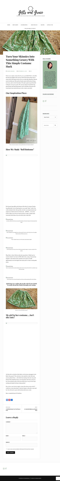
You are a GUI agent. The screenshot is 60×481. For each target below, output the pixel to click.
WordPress (26, 478)
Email (24, 435)
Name (7, 435)
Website (8, 442)
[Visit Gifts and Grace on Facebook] (45, 101)
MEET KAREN (15, 24)
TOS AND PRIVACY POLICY (30, 28)
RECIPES (42, 24)
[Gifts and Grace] (30, 19)
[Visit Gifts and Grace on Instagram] (43, 101)
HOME (8, 24)
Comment (8, 421)
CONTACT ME (50, 24)
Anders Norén (38, 478)
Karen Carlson (10, 71)
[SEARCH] (55, 125)
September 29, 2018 (22, 71)
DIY (31, 71)
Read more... (49, 87)
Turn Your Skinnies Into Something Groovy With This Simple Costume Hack (20, 61)
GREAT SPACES (34, 24)
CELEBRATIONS (24, 24)
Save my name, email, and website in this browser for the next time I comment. (21, 449)
